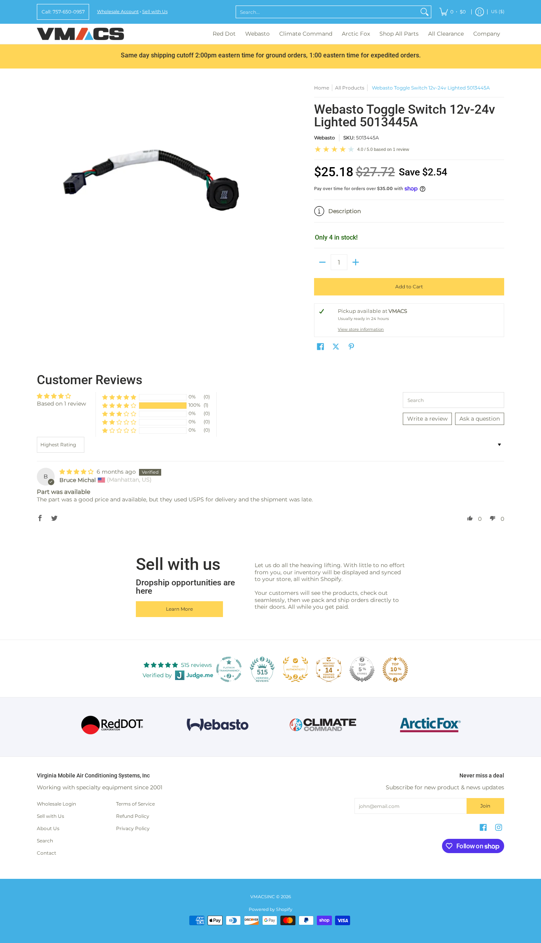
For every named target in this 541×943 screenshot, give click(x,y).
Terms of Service (135, 804)
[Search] (424, 12)
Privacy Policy (133, 828)
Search (45, 841)
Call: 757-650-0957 (63, 12)
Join (485, 806)
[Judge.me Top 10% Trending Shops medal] (395, 669)
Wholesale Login (56, 804)
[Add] (355, 262)
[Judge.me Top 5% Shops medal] (362, 669)
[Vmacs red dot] (112, 725)
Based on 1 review (61, 403)
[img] (77, 471)
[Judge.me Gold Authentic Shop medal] (295, 669)
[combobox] (327, 12)
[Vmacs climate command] (323, 725)
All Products (349, 88)
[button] (409, 214)
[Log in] (480, 12)
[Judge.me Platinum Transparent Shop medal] (229, 669)
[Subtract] (322, 262)
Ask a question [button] (479, 418)
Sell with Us (155, 11)
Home (321, 88)
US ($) (498, 11)
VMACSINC (262, 896)
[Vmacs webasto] (218, 725)
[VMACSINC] (80, 34)
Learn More (179, 609)
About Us (48, 828)
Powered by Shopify (270, 909)
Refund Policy (132, 816)
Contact (46, 853)
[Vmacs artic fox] (429, 725)
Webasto (324, 138)
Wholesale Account (118, 11)
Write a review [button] (427, 418)
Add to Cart (409, 287)
